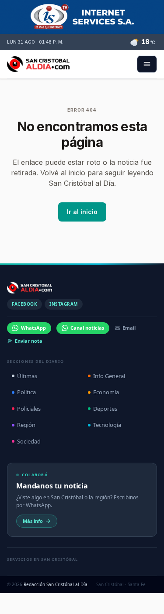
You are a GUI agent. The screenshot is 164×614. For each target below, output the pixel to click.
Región (26, 425)
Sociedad (29, 441)
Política (26, 392)
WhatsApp (33, 327)
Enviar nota (28, 341)
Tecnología (107, 425)
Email (129, 327)
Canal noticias (87, 327)
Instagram (63, 304)
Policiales (29, 409)
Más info (33, 521)
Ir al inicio (82, 211)
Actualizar (124, 595)
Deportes (105, 409)
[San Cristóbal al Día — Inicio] (38, 64)
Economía (106, 392)
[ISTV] (82, 17)
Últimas (27, 376)
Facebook (24, 304)
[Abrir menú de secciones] (147, 64)
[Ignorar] (153, 595)
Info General (109, 376)
